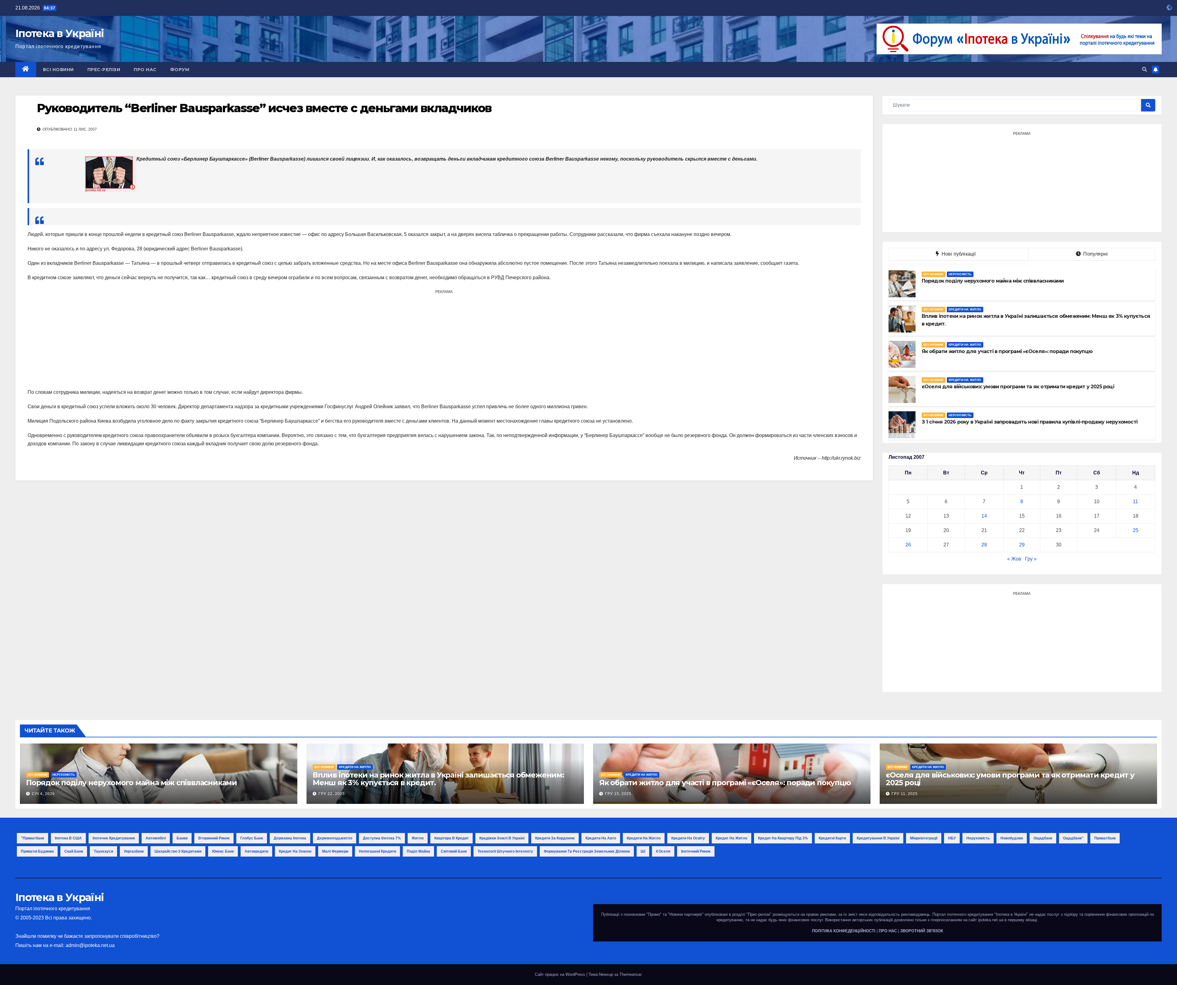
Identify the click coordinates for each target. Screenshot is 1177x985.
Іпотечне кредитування (114, 838)
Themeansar (630, 974)
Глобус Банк (251, 838)
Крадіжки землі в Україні (501, 838)
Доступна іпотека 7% (382, 838)
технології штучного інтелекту (505, 851)
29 (1022, 544)
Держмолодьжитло (334, 838)
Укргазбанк (134, 851)
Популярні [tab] (1095, 254)
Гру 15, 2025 (618, 794)
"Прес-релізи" (758, 914)
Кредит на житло (731, 838)
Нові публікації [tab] (960, 254)
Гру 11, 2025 (905, 794)
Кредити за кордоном (555, 838)
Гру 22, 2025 (331, 794)
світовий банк (454, 851)
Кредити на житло (965, 309)
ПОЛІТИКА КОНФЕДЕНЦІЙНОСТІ (843, 931)
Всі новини (58, 69)
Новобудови (1011, 838)
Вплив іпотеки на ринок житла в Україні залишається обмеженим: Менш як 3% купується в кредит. (438, 778)
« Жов (1014, 558)
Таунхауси (103, 851)
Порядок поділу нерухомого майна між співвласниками (131, 782)
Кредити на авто (600, 838)
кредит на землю (295, 851)
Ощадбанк (1043, 838)
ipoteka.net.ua (990, 920)
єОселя (663, 851)
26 (908, 544)
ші (643, 851)
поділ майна (418, 851)
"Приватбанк (32, 838)
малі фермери (335, 851)
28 (984, 544)
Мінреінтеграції (923, 838)
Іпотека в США (68, 838)
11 (1135, 501)
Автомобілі (156, 838)
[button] (1144, 69)
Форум (179, 69)
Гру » (1031, 558)
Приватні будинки (37, 851)
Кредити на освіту (688, 838)
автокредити (256, 851)
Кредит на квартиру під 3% (783, 838)
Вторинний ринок (214, 838)
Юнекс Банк (223, 851)
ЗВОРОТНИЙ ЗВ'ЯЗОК (921, 931)
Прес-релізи (103, 69)
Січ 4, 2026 (43, 794)
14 (984, 516)
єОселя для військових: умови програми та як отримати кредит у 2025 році (1010, 778)
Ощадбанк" (1073, 838)
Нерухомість (960, 274)
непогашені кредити (377, 851)
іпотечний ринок (695, 851)
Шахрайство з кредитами (177, 851)
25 (1135, 530)
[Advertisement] (444, 339)
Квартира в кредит (451, 838)
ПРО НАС (888, 931)
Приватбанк (1105, 838)
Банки (182, 838)
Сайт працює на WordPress (560, 974)
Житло (418, 838)
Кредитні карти (832, 838)
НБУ (952, 838)
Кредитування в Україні (878, 838)
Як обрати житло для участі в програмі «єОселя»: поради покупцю (725, 782)
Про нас (145, 69)
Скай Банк (73, 851)
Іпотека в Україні (59, 33)
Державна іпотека (290, 838)
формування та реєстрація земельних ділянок (587, 851)
